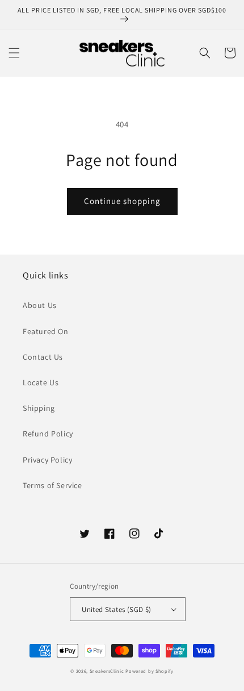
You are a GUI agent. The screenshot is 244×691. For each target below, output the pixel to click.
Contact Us (43, 357)
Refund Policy (48, 433)
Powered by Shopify (149, 671)
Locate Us (40, 382)
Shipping (39, 408)
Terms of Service (52, 485)
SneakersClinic (107, 671)
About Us (40, 305)
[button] (14, 52)
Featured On (46, 331)
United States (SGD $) (116, 609)
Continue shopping (122, 200)
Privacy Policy (47, 460)
